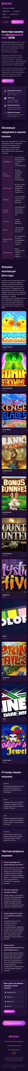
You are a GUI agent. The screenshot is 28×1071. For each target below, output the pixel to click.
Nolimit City (10, 1001)
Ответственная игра (14, 1049)
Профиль (5, 22)
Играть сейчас (8, 81)
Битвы (4, 14)
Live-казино (16, 11)
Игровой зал (6, 17)
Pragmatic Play (11, 992)
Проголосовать (9, 1011)
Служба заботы (14, 14)
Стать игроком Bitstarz (14, 1023)
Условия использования (14, 1045)
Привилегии (6, 11)
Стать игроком (17, 22)
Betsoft (9, 1006)
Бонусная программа (9, 8)
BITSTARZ (7, 3)
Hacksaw (9, 997)
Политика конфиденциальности (14, 1041)
